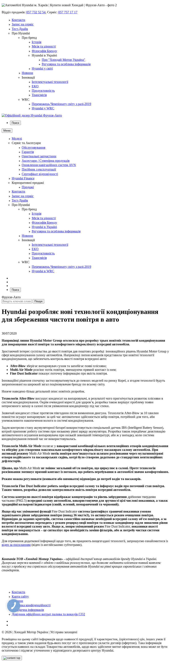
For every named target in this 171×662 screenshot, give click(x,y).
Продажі (28, 187)
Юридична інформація (28, 610)
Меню (7, 130)
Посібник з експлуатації (39, 169)
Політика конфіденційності (31, 605)
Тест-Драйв (20, 29)
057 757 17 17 (67, 12)
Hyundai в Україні (44, 227)
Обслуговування (33, 147)
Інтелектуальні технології (50, 82)
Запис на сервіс (23, 24)
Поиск (15, 122)
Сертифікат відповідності (40, 174)
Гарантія (28, 152)
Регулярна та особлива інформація (66, 64)
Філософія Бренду (44, 51)
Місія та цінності (44, 46)
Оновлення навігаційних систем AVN (49, 165)
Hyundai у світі (42, 68)
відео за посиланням (16, 545)
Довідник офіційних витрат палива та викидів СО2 (48, 614)
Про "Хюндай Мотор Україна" (63, 59)
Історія (36, 42)
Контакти (18, 20)
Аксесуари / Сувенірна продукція (45, 160)
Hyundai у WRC (43, 108)
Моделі (17, 138)
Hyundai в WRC (43, 271)
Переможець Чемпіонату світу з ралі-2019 (61, 104)
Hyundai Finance (23, 178)
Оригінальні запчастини (39, 156)
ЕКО (35, 86)
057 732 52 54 (35, 12)
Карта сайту (20, 596)
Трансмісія (39, 95)
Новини (27, 73)
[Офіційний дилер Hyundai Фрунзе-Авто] (32, 115)
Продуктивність (43, 90)
